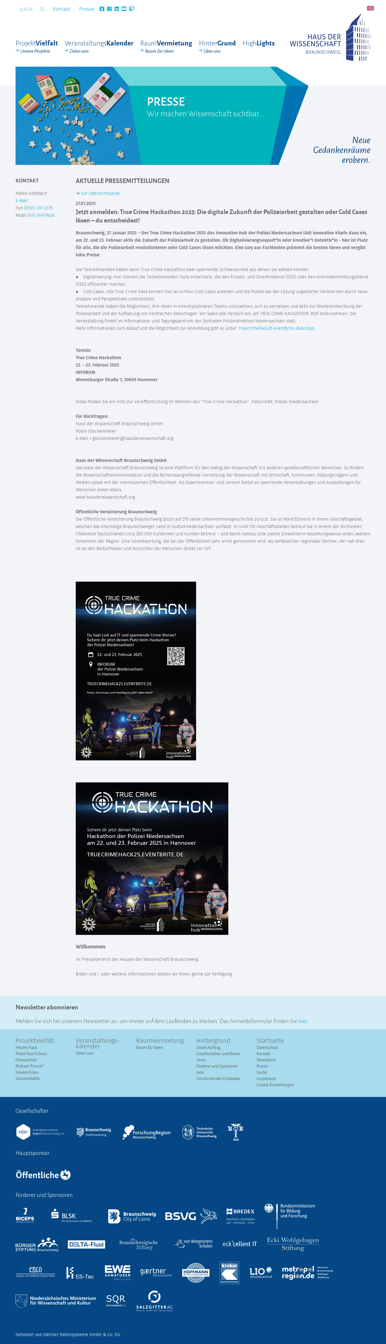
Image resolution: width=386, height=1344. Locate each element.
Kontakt (62, 9)
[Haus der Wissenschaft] (330, 37)
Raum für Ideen (149, 1047)
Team (201, 1060)
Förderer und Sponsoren (217, 1066)
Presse (86, 9)
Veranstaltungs (99, 46)
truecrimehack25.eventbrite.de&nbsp (276, 328)
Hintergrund (213, 1041)
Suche (262, 1072)
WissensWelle (28, 1078)
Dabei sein (85, 1053)
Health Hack (26, 1047)
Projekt (37, 46)
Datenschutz (267, 1047)
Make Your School (31, 1054)
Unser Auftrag (208, 1047)
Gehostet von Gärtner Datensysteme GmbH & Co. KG (68, 1334)
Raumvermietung (160, 1041)
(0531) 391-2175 (38, 208)
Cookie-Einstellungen (275, 1085)
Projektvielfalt (35, 1041)
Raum (166, 46)
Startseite (270, 1041)
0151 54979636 (41, 215)
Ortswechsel (26, 1060)
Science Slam (27, 1072)
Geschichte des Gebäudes (218, 1078)
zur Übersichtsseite (100, 193)
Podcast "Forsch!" (30, 1066)
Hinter (217, 46)
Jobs (200, 1072)
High (259, 42)
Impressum (266, 1078)
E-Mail (21, 200)
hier (302, 1020)
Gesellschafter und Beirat (218, 1054)
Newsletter (266, 1060)
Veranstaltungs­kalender (98, 1044)
